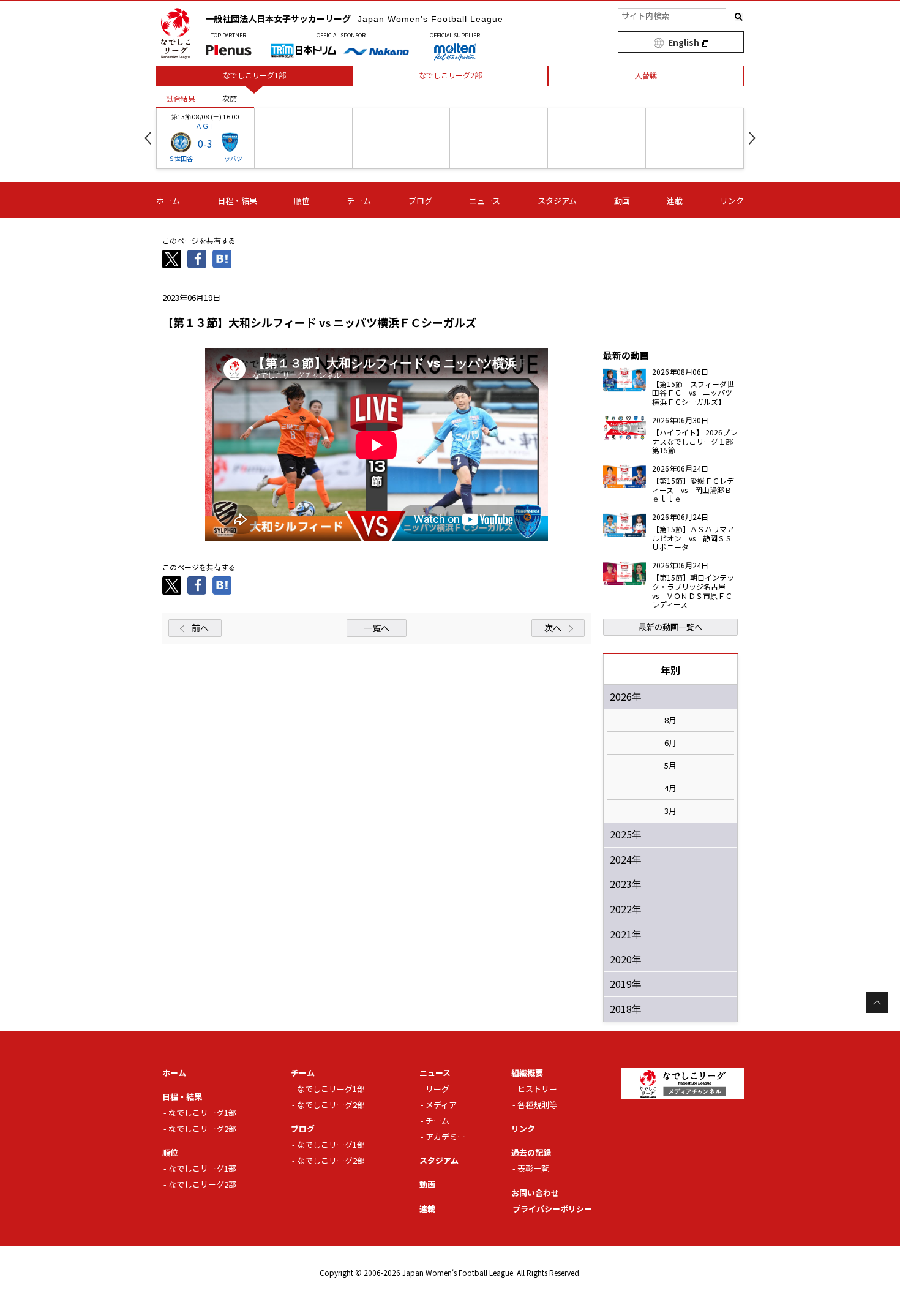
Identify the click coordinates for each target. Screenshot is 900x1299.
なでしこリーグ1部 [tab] (254, 75)
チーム (359, 200)
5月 (670, 765)
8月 (670, 720)
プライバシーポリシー (552, 1208)
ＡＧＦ (205, 125)
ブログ (420, 200)
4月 (670, 788)
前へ (200, 628)
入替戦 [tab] (646, 75)
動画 (622, 200)
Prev (147, 138)
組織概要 (527, 1073)
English (683, 42)
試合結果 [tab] (180, 98)
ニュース (484, 200)
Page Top (877, 1002)
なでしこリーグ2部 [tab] (450, 75)
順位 (302, 200)
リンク (732, 200)
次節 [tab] (229, 98)
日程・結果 (237, 200)
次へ (552, 628)
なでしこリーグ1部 (202, 1112)
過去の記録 (531, 1152)
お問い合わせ (535, 1193)
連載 (675, 200)
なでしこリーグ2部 (202, 1128)
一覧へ (376, 628)
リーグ (437, 1088)
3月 (670, 811)
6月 (670, 743)
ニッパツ (230, 158)
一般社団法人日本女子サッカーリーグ (354, 18)
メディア (441, 1104)
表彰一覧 (533, 1168)
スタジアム (557, 200)
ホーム (168, 200)
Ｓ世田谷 (180, 158)
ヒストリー (537, 1088)
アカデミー (445, 1136)
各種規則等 (537, 1104)
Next (752, 138)
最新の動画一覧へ (670, 627)
